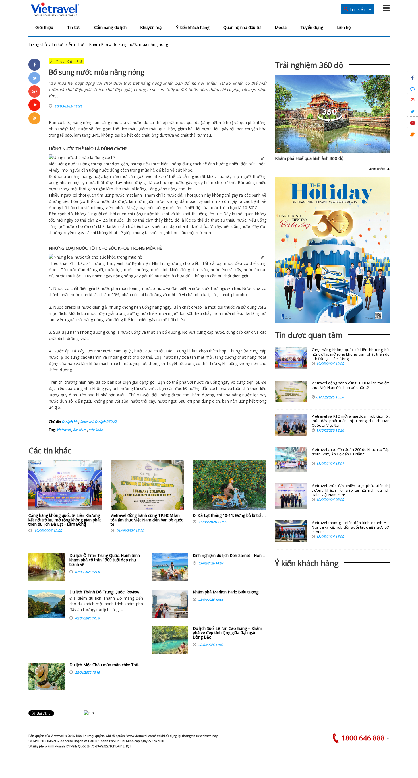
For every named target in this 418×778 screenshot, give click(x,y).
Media (281, 27)
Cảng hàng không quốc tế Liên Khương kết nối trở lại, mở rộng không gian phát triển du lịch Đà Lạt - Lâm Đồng (64, 520)
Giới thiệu (44, 27)
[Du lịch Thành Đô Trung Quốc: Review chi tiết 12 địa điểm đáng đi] (46, 604)
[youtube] (34, 105)
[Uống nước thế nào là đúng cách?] (82, 157)
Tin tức (73, 27)
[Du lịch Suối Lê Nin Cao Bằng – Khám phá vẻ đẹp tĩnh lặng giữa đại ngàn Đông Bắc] (170, 640)
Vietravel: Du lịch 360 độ (98, 421)
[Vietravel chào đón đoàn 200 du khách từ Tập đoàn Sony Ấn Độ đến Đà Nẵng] (291, 459)
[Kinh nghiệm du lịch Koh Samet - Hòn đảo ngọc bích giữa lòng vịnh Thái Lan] (170, 567)
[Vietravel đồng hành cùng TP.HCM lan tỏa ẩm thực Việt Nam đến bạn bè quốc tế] (147, 486)
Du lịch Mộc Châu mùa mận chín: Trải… (105, 664)
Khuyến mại (151, 27)
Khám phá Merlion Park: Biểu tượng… (227, 592)
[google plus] (34, 91)
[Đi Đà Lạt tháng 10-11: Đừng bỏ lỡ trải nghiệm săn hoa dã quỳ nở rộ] (229, 486)
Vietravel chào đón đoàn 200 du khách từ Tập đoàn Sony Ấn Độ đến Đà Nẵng (351, 452)
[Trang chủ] (55, 9)
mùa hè (148, 170)
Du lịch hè (69, 421)
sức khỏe (95, 429)
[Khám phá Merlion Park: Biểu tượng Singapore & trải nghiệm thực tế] (170, 604)
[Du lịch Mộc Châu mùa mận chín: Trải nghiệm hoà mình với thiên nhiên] (46, 676)
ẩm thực (79, 429)
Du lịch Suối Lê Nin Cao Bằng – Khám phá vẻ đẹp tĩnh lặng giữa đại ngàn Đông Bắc (227, 633)
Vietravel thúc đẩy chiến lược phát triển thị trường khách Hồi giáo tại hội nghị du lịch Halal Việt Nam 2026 (351, 490)
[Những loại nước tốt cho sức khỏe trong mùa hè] (95, 257)
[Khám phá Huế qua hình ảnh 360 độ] (329, 120)
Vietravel (64, 429)
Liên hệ (344, 27)
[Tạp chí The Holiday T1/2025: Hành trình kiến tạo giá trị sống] (332, 250)
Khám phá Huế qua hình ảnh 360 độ (309, 158)
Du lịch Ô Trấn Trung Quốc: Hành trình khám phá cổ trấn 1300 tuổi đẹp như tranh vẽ (104, 560)
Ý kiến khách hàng (193, 27)
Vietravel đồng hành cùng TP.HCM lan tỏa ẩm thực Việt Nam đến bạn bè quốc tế (147, 520)
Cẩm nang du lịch (110, 27)
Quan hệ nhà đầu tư (242, 27)
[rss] (34, 118)
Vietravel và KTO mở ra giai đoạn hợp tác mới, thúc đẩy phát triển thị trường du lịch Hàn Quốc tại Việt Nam (351, 421)
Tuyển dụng (311, 27)
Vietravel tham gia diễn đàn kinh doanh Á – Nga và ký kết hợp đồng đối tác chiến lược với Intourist (351, 527)
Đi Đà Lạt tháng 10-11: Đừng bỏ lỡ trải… (229, 515)
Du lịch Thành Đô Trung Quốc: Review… (105, 592)
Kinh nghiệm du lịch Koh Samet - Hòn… (229, 555)
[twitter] (34, 78)
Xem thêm (378, 168)
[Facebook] (34, 65)
